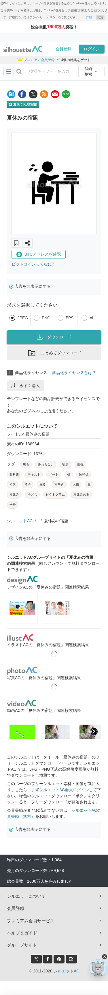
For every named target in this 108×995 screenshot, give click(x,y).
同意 (100, 17)
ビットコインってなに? (33, 264)
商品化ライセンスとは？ (74, 372)
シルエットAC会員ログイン (64, 789)
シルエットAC (20, 520)
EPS (69, 318)
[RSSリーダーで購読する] (44, 94)
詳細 (89, 17)
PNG (46, 318)
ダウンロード (59, 337)
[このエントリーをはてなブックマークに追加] (11, 94)
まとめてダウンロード (61, 353)
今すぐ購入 (30, 385)
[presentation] (13, 731)
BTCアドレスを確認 (42, 254)
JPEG (23, 318)
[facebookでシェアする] (22, 94)
